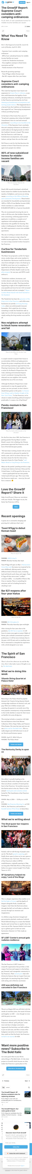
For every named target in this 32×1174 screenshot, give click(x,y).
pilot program (5, 272)
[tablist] (6, 1087)
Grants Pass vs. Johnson (17, 93)
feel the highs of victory (8, 901)
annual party (19, 974)
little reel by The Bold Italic (13, 728)
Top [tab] (3, 1087)
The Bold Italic (7, 666)
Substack (7, 1170)
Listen (28, 26)
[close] (27, 1125)
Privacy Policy (21, 1161)
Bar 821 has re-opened (15, 631)
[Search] (29, 1087)
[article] (16, 1098)
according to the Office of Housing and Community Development (14, 197)
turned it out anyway (8, 1036)
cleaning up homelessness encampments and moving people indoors (15, 103)
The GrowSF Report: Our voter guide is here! (10, 1110)
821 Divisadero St (13, 622)
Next (26, 1081)
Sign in (28, 2)
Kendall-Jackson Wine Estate (10, 809)
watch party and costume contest (16, 791)
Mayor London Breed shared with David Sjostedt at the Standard (15, 292)
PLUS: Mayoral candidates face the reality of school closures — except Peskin (11, 1114)
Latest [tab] (8, 1087)
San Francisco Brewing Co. (16, 804)
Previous (6, 1081)
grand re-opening (18, 854)
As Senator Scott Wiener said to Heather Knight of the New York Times (15, 393)
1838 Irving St (12, 558)
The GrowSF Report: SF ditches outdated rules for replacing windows (10, 1094)
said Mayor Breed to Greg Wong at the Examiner (15, 461)
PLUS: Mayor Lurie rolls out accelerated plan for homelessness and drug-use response (11, 1099)
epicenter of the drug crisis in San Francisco (15, 300)
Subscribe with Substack (17, 1153)
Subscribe (22, 2)
